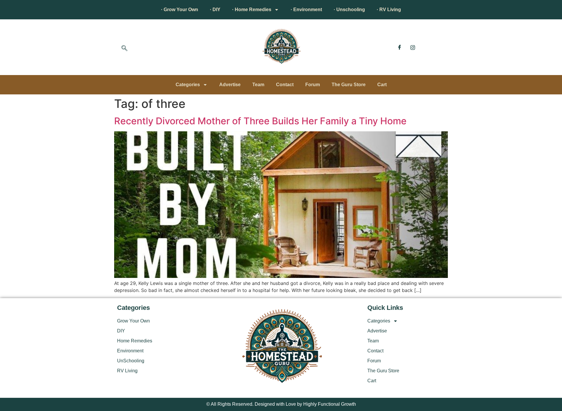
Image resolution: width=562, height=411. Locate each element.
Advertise (230, 84)
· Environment (306, 9)
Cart (382, 84)
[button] (124, 49)
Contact (285, 84)
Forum (312, 84)
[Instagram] (412, 47)
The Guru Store (349, 84)
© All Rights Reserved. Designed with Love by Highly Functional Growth (281, 404)
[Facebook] (399, 47)
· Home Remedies (251, 9)
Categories (188, 84)
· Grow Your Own (179, 9)
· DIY (215, 9)
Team (258, 84)
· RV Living (389, 9)
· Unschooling (349, 9)
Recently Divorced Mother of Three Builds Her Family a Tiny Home (260, 121)
